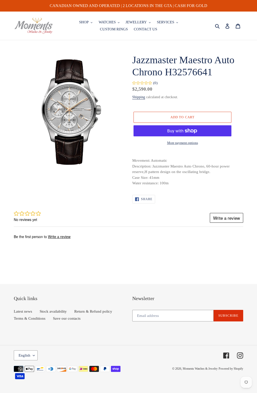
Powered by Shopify (231, 368)
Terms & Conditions (29, 318)
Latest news (23, 311)
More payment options (182, 143)
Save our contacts (67, 318)
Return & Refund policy (93, 311)
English (24, 355)
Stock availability (53, 311)
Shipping (138, 97)
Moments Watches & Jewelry (200, 368)
